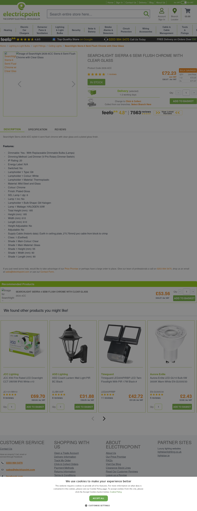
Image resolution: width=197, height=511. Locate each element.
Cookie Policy (116, 492)
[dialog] (98, 494)
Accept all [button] (98, 498)
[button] (98, 505)
